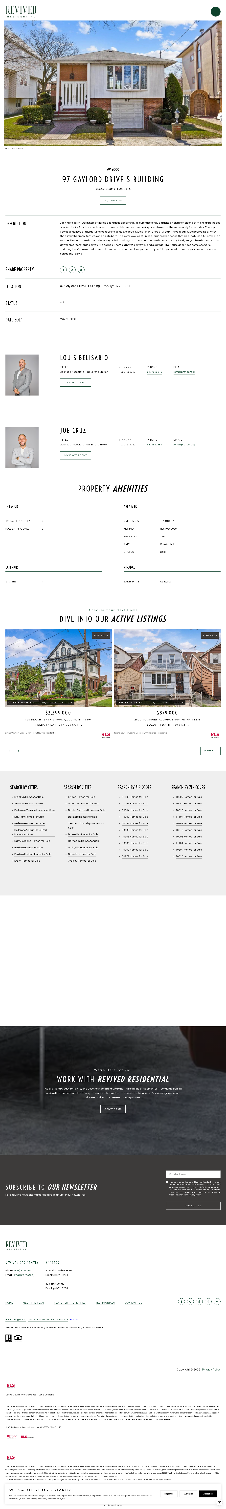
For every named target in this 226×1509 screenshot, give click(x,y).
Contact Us (133, 1303)
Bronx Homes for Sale (27, 860)
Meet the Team (33, 1303)
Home (9, 1303)
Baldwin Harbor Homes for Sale (32, 854)
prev (9, 751)
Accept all (208, 1494)
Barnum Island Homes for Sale (32, 841)
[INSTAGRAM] (190, 1301)
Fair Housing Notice (15, 1319)
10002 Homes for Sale (135, 816)
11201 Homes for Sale (135, 797)
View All (210, 751)
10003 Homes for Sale (189, 836)
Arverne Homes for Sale (28, 803)
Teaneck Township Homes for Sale (86, 825)
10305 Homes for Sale (135, 836)
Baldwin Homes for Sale (28, 847)
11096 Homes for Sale (135, 803)
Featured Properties (70, 1303)
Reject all (168, 1494)
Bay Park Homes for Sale (29, 816)
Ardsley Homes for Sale (82, 860)
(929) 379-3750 (23, 1270)
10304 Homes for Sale (189, 849)
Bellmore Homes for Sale (83, 816)
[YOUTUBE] (217, 1301)
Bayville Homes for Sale (82, 854)
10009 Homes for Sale (135, 849)
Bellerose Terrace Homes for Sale (34, 810)
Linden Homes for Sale (81, 797)
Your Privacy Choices (113, 1505)
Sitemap (74, 1319)
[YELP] (208, 1301)
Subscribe (193, 1206)
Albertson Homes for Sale (83, 803)
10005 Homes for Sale (135, 830)
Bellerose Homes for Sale (29, 823)
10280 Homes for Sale (189, 803)
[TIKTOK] (199, 1301)
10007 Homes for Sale (189, 797)
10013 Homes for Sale (189, 810)
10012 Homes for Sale (189, 830)
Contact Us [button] (113, 1109)
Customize (188, 1494)
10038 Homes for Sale (135, 823)
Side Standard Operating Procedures (48, 1319)
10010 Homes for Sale (189, 856)
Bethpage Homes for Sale (84, 841)
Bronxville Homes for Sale (83, 834)
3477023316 (154, 372)
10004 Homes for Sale (135, 810)
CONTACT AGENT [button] (75, 382)
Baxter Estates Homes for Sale (87, 810)
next (18, 751)
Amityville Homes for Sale (83, 847)
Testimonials (105, 1303)
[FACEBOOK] (181, 1301)
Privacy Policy (195, 1195)
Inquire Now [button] (113, 200)
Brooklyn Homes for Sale (29, 797)
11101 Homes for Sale (189, 843)
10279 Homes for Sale (135, 856)
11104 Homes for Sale (189, 816)
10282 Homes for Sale (189, 823)
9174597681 (154, 444)
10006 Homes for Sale (135, 843)
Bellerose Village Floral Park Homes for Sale (30, 832)
